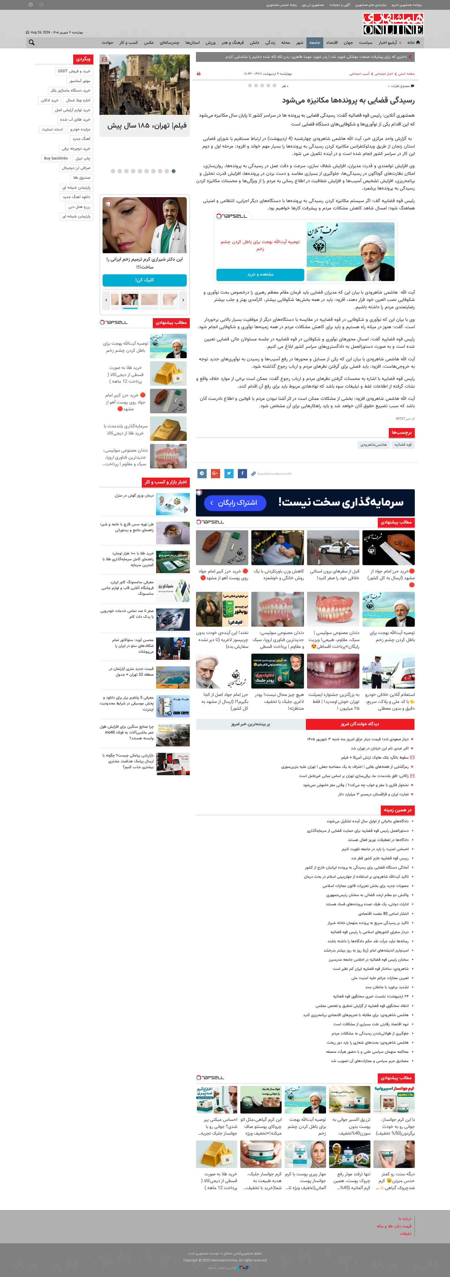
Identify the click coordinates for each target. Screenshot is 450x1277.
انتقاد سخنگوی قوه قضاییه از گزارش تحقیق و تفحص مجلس (362, 1006)
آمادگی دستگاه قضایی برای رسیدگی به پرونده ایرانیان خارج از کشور (357, 868)
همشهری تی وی (313, 5)
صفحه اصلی (406, 74)
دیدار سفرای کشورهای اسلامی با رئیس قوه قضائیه (370, 932)
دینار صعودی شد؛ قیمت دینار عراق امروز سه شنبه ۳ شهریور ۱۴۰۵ (358, 739)
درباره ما (405, 1219)
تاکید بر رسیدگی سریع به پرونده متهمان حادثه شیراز (368, 923)
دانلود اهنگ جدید (76, 197)
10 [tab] (113, 171)
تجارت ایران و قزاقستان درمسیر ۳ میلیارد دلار (373, 794)
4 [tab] (153, 171)
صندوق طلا (81, 178)
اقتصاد (332, 42)
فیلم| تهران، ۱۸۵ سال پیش (147, 126)
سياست (366, 42)
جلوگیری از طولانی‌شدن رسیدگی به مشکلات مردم (370, 1034)
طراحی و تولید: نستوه (223, 1268)
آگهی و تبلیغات (339, 5)
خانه (411, 42)
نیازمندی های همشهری (370, 5)
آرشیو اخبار (388, 42)
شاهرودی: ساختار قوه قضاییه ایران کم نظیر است (371, 969)
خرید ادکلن (49, 100)
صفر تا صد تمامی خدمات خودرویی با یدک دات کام (127, 614)
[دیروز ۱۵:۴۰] (173, 533)
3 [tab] (160, 171)
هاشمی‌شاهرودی (374, 445)
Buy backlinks (56, 159)
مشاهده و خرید (260, 274)
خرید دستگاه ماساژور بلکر (70, 91)
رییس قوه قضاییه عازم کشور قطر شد (380, 858)
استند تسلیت (52, 129)
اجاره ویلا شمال (78, 100)
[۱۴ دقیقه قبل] (173, 504)
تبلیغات (405, 1234)
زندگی (270, 42)
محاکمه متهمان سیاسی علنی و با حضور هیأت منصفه (367, 1052)
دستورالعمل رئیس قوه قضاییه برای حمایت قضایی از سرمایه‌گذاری (358, 831)
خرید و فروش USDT (74, 71)
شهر (299, 42)
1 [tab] (173, 171)
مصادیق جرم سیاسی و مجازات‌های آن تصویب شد (370, 1061)
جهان (348, 42)
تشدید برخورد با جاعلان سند (387, 987)
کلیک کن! (144, 280)
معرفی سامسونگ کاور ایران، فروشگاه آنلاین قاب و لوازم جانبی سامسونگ (128, 588)
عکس (149, 42)
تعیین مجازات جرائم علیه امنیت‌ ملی (380, 978)
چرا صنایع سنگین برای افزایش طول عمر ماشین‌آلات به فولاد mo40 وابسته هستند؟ (127, 733)
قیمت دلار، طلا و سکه (394, 1226)
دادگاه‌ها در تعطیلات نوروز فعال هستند (378, 840)
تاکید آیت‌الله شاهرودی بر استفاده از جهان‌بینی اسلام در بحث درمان (356, 877)
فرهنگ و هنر (233, 42)
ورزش (211, 42)
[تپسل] (219, 216)
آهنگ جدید (81, 139)
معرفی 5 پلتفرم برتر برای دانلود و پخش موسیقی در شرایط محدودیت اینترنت (127, 703)
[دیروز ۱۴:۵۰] (173, 562)
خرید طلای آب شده (75, 120)
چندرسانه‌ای (169, 42)
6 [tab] (140, 171)
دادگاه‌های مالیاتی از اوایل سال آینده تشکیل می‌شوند (368, 821)
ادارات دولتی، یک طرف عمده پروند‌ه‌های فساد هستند (367, 904)
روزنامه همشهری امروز (407, 5)
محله (285, 42)
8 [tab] (126, 171)
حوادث (107, 42)
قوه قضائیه (403, 445)
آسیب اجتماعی (359, 74)
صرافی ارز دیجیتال (76, 168)
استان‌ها (193, 42)
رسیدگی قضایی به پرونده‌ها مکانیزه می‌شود (348, 101)
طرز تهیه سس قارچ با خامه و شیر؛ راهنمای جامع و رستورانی (127, 527)
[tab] (360, 724)
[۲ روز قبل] (173, 648)
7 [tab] (133, 171)
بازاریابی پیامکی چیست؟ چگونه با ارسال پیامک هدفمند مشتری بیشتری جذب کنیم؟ (128, 761)
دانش (254, 42)
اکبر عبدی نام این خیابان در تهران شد (380, 749)
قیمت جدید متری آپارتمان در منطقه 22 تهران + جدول (131, 672)
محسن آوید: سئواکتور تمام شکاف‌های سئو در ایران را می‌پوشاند (133, 646)
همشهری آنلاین (390, 23)
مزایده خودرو (80, 129)
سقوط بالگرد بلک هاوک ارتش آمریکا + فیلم (375, 758)
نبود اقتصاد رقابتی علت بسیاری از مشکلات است (371, 1024)
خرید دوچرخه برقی (76, 149)
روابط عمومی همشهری (281, 5)
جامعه (314, 42)
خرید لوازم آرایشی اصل (72, 110)
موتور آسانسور (79, 81)
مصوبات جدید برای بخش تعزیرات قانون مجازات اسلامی (366, 886)
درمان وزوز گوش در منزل (134, 496)
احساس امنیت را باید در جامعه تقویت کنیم (375, 849)
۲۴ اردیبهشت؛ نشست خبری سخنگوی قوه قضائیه (371, 996)
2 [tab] (167, 171)
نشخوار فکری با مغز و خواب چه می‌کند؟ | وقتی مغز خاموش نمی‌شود (356, 785)
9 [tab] (119, 171)
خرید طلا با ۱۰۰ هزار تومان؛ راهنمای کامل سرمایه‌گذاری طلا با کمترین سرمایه (128, 559)
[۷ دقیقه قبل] (144, 84)
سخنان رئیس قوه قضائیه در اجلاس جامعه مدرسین (369, 960)
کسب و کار (128, 42)
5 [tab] (146, 171)
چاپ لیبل (83, 159)
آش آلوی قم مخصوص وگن (385, 57)
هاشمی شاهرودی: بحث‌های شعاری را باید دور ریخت (368, 1043)
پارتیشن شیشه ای (76, 188)
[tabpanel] (144, 95)
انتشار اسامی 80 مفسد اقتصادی (383, 914)
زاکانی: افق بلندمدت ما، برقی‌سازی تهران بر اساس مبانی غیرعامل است (354, 776)
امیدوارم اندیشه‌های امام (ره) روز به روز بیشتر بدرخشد (366, 951)
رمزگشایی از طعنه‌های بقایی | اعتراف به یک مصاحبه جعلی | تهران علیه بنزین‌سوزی (345, 767)
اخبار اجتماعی (384, 74)
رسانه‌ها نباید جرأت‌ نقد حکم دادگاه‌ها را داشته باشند (368, 941)
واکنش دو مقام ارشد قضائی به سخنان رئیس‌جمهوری (367, 895)
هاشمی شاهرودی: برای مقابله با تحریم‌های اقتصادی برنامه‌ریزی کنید (356, 1015)
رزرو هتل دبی (79, 207)
